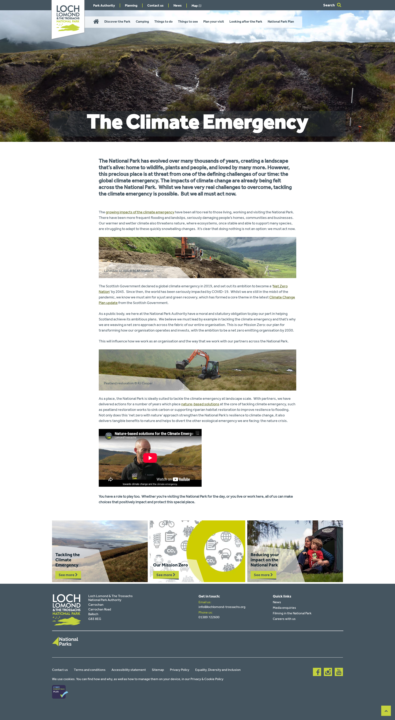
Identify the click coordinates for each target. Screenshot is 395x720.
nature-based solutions (200, 404)
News (177, 5)
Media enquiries (284, 608)
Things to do (163, 21)
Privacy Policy (179, 670)
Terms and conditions (90, 670)
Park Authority (104, 5)
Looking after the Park (245, 21)
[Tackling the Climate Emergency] (100, 551)
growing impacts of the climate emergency (140, 212)
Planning (131, 5)
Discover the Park (117, 21)
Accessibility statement (129, 670)
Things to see (188, 21)
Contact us (155, 5)
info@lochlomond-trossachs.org (222, 607)
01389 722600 (209, 617)
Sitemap (158, 670)
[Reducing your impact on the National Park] (295, 551)
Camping (142, 21)
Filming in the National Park (292, 613)
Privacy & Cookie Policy (207, 679)
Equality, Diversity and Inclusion (218, 670)
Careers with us (284, 619)
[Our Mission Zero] (197, 551)
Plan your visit (213, 21)
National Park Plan (281, 21)
